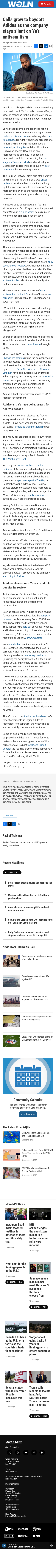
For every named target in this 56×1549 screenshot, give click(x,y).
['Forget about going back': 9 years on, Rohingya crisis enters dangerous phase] (40, 1327)
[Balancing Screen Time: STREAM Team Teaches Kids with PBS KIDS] (11, 1155)
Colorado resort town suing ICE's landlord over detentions (28, 909)
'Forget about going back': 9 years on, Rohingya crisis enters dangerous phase (39, 1345)
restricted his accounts (15, 136)
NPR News (10, 815)
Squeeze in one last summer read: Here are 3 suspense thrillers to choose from (39, 1287)
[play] (4, 1545)
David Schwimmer (26, 369)
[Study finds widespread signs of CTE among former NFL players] (11, 1041)
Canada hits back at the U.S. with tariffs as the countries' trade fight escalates (15, 1344)
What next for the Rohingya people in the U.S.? (15, 1267)
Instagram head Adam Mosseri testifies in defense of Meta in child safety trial (15, 1233)
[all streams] (52, 1545)
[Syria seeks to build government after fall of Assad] (11, 961)
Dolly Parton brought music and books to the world (30, 884)
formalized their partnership (29, 426)
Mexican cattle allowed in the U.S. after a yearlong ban (28, 897)
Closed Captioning (13, 1493)
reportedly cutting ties (15, 147)
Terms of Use (11, 1498)
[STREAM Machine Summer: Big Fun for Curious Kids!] (11, 1173)
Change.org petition (13, 358)
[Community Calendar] (28, 1076)
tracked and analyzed (36, 716)
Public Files (10, 1491)
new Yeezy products (35, 655)
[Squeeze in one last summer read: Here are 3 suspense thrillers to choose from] (40, 1268)
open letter (14, 644)
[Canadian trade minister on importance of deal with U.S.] (11, 1001)
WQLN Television (12, 1505)
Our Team (9, 1489)
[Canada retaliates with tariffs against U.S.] (11, 981)
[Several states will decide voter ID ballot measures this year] (16, 1377)
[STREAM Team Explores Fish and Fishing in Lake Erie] (11, 1137)
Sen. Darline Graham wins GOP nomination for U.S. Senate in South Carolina (30, 921)
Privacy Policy (11, 1495)
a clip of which (26, 212)
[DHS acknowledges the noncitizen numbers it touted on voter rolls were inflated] (40, 1214)
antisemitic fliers (12, 280)
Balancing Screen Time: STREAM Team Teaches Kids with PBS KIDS (37, 1153)
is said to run (34, 344)
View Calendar (28, 1114)
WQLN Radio (10, 1507)
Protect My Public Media (15, 1516)
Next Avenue (10, 1514)
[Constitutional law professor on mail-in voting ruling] (11, 1021)
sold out (27, 626)
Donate (47, 4)
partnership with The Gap (31, 480)
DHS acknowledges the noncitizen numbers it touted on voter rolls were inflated (38, 1235)
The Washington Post (14, 459)
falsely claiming (35, 495)
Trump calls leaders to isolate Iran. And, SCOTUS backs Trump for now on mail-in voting (39, 1396)
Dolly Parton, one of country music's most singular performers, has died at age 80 (28, 934)
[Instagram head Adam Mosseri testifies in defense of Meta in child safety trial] (16, 1214)
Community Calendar (28, 1100)
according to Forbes (13, 576)
